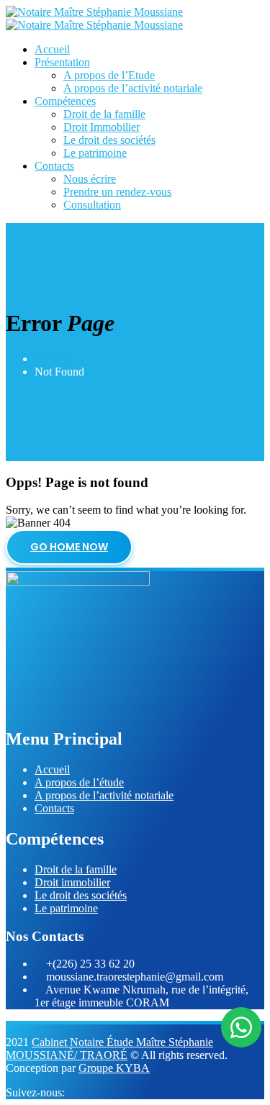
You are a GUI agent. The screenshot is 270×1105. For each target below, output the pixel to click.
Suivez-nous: (37, 1092)
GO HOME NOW (69, 547)
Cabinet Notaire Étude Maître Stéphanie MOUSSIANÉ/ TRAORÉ (109, 1048)
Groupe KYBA (114, 1068)
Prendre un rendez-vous (117, 192)
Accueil (52, 49)
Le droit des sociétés (109, 140)
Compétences (65, 101)
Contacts (54, 166)
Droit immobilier (72, 882)
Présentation (62, 62)
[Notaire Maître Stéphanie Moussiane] (94, 12)
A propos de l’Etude (109, 75)
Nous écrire (89, 179)
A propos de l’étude (79, 782)
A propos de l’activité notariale (132, 88)
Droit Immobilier (101, 127)
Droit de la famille (104, 114)
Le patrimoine (95, 153)
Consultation (92, 205)
